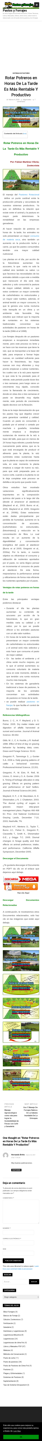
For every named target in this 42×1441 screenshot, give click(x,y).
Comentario (8, 1198)
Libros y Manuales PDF (12, 1346)
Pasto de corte (9, 1358)
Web (4, 1249)
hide (24, 133)
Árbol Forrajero (9, 1312)
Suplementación (9, 1381)
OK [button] (21, 1437)
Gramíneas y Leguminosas (13, 1331)
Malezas (6, 1350)
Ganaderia (7, 1327)
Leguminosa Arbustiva (12, 1335)
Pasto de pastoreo (10, 1362)
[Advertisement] (21, 43)
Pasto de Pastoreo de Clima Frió (16, 1366)
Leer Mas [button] (17, 1431)
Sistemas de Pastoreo (21, 73)
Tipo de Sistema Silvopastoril (15, 1385)
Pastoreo (7, 1369)
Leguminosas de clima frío (13, 1343)
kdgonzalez (27, 100)
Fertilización (8, 1323)
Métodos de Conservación (13, 1354)
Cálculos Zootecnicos (11, 1319)
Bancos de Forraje (10, 1316)
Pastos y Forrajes (15, 10)
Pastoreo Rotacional (29, 194)
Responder (16, 1170)
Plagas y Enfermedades (12, 1373)
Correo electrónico (12, 1238)
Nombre (7, 1228)
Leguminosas (8, 1339)
